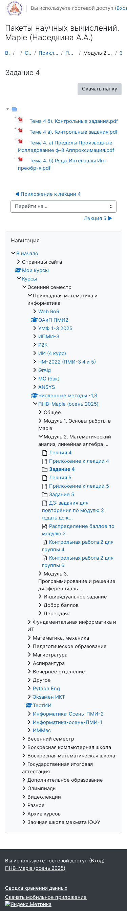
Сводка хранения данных (36, 888)
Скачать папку (99, 89)
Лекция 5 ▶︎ (98, 218)
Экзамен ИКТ (49, 697)
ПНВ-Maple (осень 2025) (70, 53)
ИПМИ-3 (48, 336)
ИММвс (42, 730)
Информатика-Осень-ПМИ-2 (68, 714)
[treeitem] (63, 538)
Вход (97, 861)
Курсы (29, 279)
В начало (7, 53)
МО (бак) (49, 379)
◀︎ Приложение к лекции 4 (48, 194)
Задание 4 (121, 53)
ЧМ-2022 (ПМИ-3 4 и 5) (67, 362)
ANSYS (46, 387)
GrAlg (44, 370)
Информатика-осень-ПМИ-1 (67, 722)
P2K (43, 345)
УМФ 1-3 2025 (55, 328)
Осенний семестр (28, 53)
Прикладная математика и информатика (48, 53)
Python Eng (46, 689)
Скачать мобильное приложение (46, 897)
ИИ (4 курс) (52, 353)
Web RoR (48, 312)
